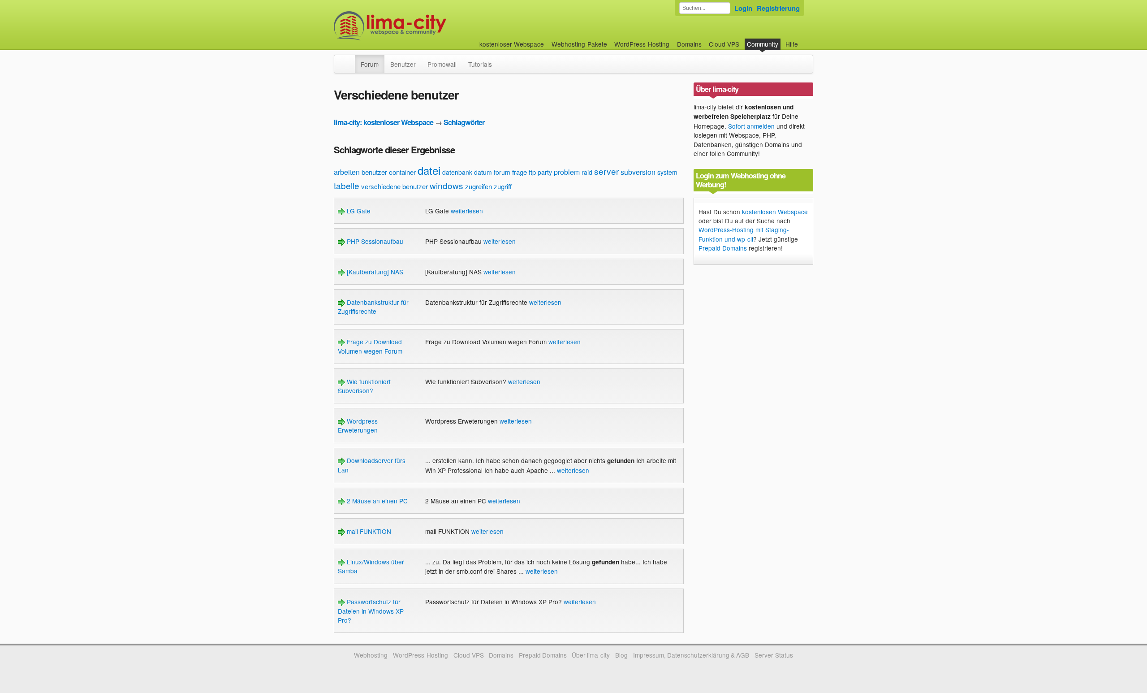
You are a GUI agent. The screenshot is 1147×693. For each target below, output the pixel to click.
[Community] (349, 59)
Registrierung (778, 8)
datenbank (457, 172)
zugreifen (478, 186)
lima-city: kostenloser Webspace (383, 122)
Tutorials (480, 64)
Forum (370, 64)
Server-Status (774, 654)
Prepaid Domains (723, 247)
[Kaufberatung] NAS (374, 271)
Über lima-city (591, 654)
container (402, 172)
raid (587, 172)
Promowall (442, 64)
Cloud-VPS (724, 43)
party (545, 172)
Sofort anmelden (751, 125)
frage (519, 172)
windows (446, 185)
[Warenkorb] (805, 40)
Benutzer (403, 64)
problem (567, 172)
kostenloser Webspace (511, 43)
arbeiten (347, 172)
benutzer (374, 172)
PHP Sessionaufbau (374, 241)
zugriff (503, 186)
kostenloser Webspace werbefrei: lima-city (423, 25)
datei (429, 170)
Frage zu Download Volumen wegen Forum (370, 346)
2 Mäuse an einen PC (376, 500)
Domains (689, 43)
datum (483, 172)
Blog (621, 654)
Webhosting (371, 654)
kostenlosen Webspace (775, 211)
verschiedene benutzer (394, 186)
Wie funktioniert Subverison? (364, 386)
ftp (532, 172)
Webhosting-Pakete (579, 43)
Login (743, 8)
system (667, 172)
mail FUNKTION (368, 531)
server (606, 171)
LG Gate (358, 210)
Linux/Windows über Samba (371, 566)
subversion (638, 172)
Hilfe (791, 43)
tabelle (346, 185)
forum (502, 172)
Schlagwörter (464, 122)
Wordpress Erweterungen (358, 425)
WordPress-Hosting (641, 43)
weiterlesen (467, 210)
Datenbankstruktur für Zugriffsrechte (373, 307)
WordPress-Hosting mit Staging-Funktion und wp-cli (744, 234)
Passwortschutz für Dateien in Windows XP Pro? (371, 610)
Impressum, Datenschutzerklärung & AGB (691, 654)
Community (762, 43)
